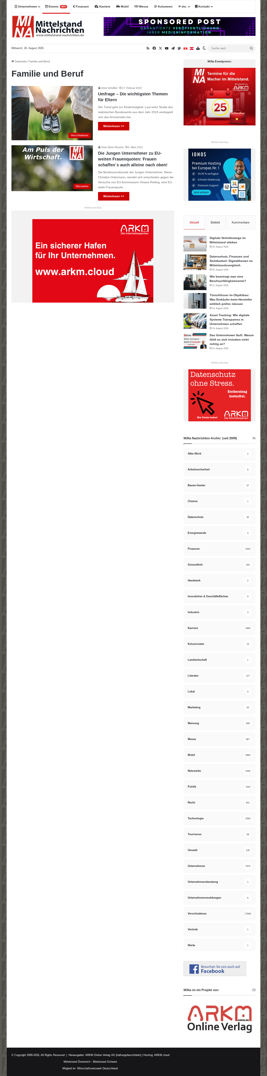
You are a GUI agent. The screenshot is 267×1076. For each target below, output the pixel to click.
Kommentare (240, 222)
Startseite (20, 61)
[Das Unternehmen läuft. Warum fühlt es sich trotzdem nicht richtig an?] (195, 341)
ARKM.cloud (161, 1055)
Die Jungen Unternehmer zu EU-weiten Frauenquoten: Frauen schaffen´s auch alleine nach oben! (133, 159)
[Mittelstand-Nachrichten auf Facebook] (215, 975)
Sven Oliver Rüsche (112, 147)
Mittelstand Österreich (77, 1061)
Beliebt (215, 222)
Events (57, 6)
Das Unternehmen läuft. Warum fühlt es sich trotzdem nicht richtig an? (232, 339)
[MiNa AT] (192, 48)
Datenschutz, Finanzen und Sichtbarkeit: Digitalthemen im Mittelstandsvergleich (231, 261)
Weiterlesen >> (113, 126)
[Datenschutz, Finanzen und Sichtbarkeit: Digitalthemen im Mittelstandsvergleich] (195, 262)
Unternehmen (27, 6)
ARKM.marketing (92, 207)
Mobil (124, 6)
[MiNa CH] (185, 48)
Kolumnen (165, 6)
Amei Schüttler (109, 88)
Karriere (104, 6)
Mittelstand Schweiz (105, 1061)
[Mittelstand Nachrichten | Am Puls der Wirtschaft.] (47, 28)
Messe (143, 6)
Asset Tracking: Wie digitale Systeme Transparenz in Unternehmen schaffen (229, 319)
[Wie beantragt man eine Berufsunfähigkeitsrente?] (195, 282)
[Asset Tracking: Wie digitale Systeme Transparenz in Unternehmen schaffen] (195, 321)
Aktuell (194, 222)
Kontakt (204, 6)
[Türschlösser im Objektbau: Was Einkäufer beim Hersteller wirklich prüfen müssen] (195, 301)
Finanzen (82, 6)
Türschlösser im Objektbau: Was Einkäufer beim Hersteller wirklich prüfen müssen (231, 299)
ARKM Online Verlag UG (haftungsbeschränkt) (113, 1055)
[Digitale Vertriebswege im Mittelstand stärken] (195, 243)
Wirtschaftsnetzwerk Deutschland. (97, 1068)
